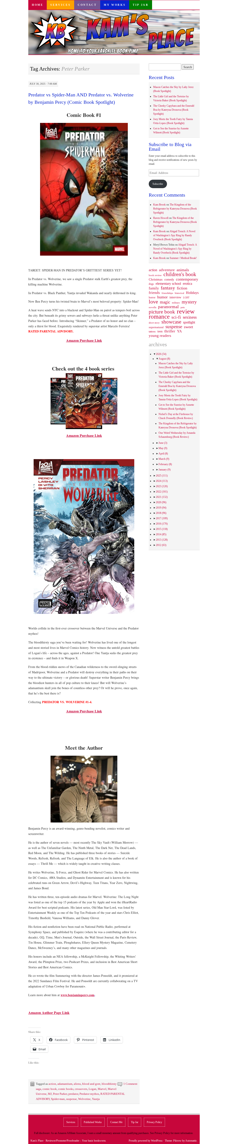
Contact (87, 4)
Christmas (156, 279)
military (176, 302)
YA (179, 331)
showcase (171, 322)
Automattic (191, 1140)
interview (175, 297)
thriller (169, 331)
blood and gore (91, 1083)
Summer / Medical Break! (183, 258)
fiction (182, 288)
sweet (188, 327)
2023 (162, 486)
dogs (151, 284)
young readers (160, 336)
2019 (161, 507)
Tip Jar (141, 4)
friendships (167, 293)
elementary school (168, 283)
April (163, 453)
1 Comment (130, 1083)
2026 (161, 354)
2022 (162, 491)
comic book (50, 1089)
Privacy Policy (154, 1122)
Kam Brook (159, 204)
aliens (77, 1083)
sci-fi (176, 317)
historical (179, 293)
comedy (169, 279)
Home (37, 4)
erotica (187, 283)
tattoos (152, 331)
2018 (161, 513)
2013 (162, 539)
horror (152, 297)
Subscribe (158, 183)
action (52, 1083)
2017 (162, 518)
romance (159, 317)
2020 (161, 502)
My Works (115, 4)
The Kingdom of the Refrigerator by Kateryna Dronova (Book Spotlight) (175, 208)
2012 (161, 545)
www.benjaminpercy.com (77, 995)
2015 (162, 529)
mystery (189, 302)
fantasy (168, 288)
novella (152, 307)
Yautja (96, 1099)
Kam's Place (37, 1140)
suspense (71, 1099)
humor (162, 297)
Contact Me (116, 1122)
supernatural (156, 327)
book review (155, 275)
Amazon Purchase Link (84, 340)
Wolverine (84, 1099)
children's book (179, 274)
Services (60, 4)
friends (154, 293)
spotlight (189, 322)
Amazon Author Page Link (48, 1012)
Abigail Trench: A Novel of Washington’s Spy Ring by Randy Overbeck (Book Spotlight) (174, 235)
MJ (50, 1093)
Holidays (192, 293)
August (164, 358)
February (165, 464)
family (154, 288)
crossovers (81, 1089)
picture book (162, 312)
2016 (162, 523)
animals (183, 270)
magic (165, 302)
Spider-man (58, 1099)
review (186, 311)
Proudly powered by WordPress (146, 1140)
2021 (162, 497)
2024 (162, 480)
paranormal (168, 307)
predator (73, 1093)
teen (160, 331)
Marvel (102, 1089)
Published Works (93, 1122)
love (153, 302)
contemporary (187, 279)
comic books (65, 1089)
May (163, 448)
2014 (161, 534)
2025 (162, 475)
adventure (167, 270)
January (165, 469)
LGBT (186, 297)
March (164, 458)
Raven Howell (160, 218)
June (163, 442)
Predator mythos (89, 1093)
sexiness (190, 317)
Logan (92, 1089)
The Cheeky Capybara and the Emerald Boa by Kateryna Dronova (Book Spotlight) (173, 109)
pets (183, 307)
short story (154, 322)
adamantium (64, 1083)
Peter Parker (60, 1093)
